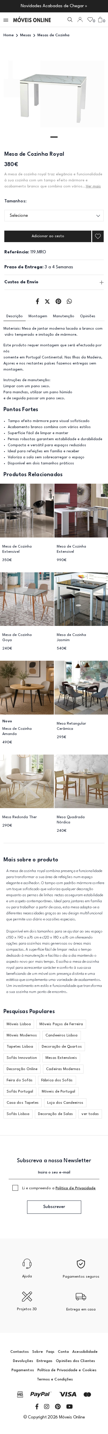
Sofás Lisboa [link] (18, 1114)
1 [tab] (54, 137)
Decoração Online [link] (22, 1069)
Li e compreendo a (59, 1188)
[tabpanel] (54, 93)
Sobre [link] (37, 1352)
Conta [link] (63, 1352)
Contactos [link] (19, 1352)
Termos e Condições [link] (55, 1379)
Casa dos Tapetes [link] (23, 1103)
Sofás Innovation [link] (22, 1058)
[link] (32, 19)
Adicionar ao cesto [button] (48, 236)
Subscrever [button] (54, 1207)
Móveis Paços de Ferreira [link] (61, 1024)
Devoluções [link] (23, 1361)
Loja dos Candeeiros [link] (65, 1103)
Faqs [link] (50, 1352)
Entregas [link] (45, 1361)
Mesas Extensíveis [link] (61, 1058)
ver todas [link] (90, 1114)
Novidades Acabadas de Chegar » (54, 6)
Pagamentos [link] (23, 1370)
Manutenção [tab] (63, 316)
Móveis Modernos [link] (22, 1035)
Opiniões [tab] (87, 316)
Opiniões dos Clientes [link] (75, 1361)
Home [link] (8, 35)
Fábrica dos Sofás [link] (57, 1080)
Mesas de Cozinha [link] (53, 35)
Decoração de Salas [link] (55, 1114)
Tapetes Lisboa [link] (20, 1047)
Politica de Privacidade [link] (76, 1188)
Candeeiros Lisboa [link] (61, 1035)
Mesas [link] (25, 35)
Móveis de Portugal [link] (58, 1091)
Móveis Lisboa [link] (19, 1024)
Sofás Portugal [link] (20, 1091)
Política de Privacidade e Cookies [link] (66, 1370)
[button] (6, 20)
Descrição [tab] (14, 316)
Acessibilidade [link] (85, 1352)
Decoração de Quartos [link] (62, 1047)
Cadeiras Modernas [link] (63, 1069)
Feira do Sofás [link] (20, 1080)
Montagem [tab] (38, 316)
